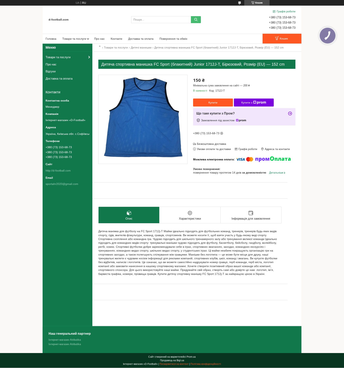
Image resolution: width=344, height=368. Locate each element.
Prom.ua (191, 356)
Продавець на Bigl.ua (172, 360)
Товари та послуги (74, 38)
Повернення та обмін (173, 38)
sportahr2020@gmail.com (62, 183)
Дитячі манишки (141, 47)
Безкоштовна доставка (211, 143)
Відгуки (51, 71)
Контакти (116, 38)
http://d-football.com (58, 170)
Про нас (99, 38)
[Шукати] (196, 19)
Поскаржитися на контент (174, 364)
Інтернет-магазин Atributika (65, 339)
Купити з (246, 102)
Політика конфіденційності (206, 364)
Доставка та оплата (140, 38)
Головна (51, 38)
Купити (212, 102)
